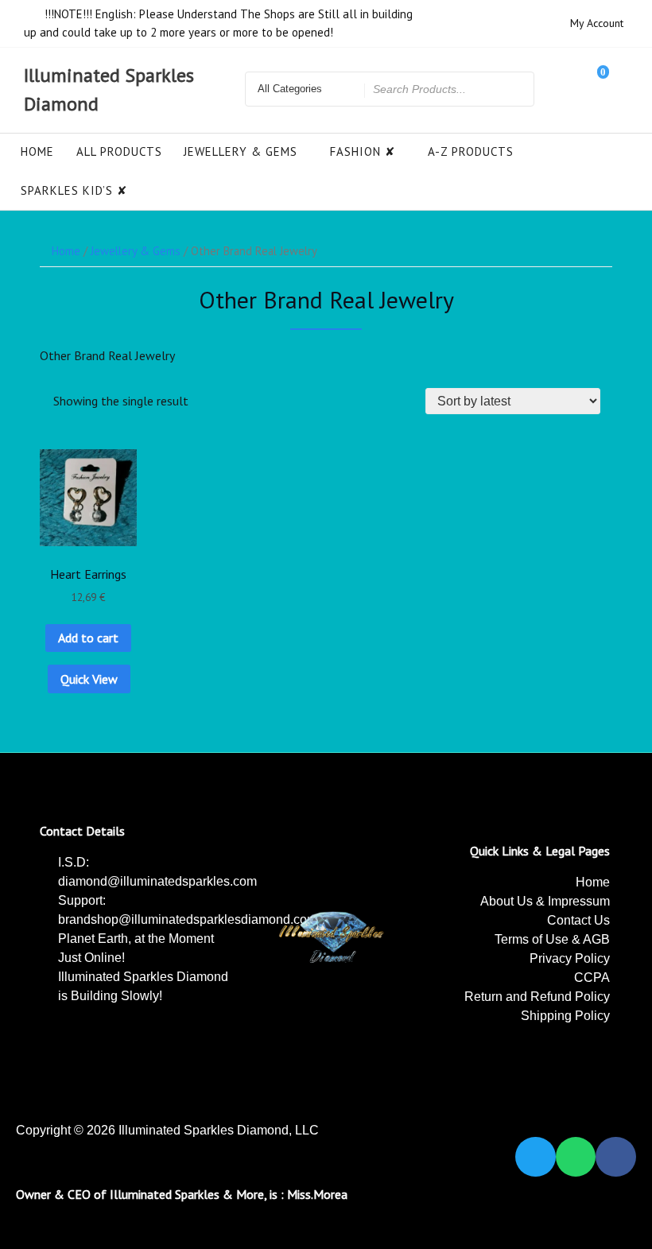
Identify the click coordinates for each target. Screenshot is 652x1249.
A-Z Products (471, 151)
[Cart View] (592, 89)
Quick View (89, 679)
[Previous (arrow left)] (28, 624)
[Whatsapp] (576, 1157)
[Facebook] (616, 1157)
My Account (596, 23)
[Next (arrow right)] (624, 624)
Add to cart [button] (88, 638)
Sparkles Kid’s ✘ (74, 190)
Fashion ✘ (363, 151)
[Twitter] (535, 1157)
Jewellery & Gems (240, 151)
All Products (119, 151)
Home (37, 151)
